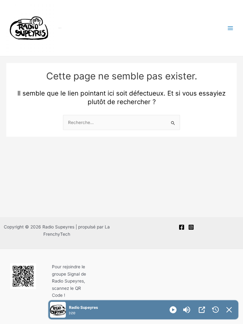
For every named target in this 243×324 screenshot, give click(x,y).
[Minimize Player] (229, 309)
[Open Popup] (201, 309)
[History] (215, 309)
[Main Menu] (230, 28)
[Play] (173, 309)
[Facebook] (181, 227)
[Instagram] (191, 227)
